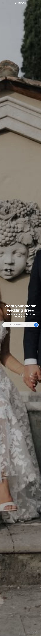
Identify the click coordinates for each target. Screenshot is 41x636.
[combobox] (20, 324)
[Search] (38, 3)
